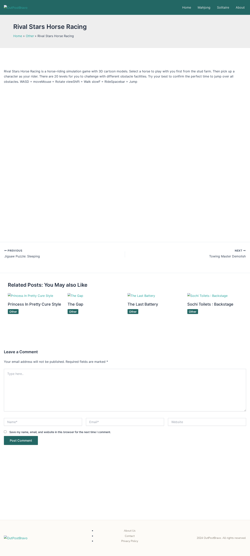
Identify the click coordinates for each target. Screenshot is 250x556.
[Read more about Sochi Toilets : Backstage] (207, 295)
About (240, 7)
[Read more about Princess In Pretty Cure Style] (30, 295)
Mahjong (204, 7)
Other (13, 311)
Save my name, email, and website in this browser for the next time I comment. (60, 432)
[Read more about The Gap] (75, 295)
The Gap (75, 304)
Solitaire (223, 7)
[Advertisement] (125, 491)
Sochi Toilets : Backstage (210, 304)
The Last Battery (143, 304)
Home (186, 7)
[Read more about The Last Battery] (141, 295)
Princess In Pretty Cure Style (34, 304)
